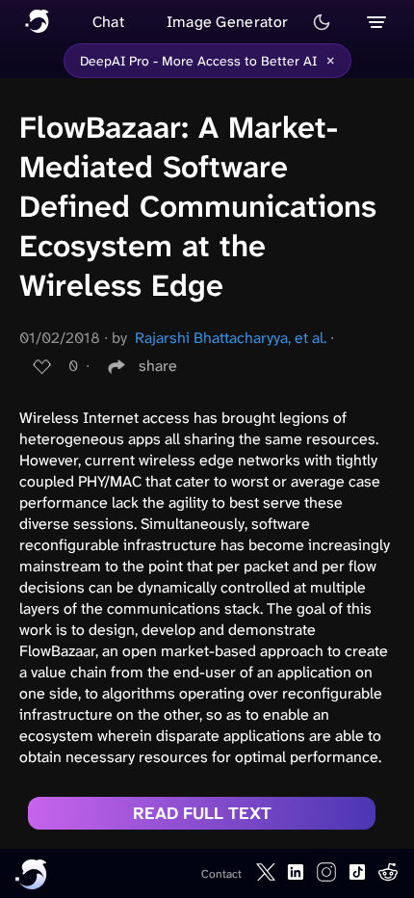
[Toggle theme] (321, 22)
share (158, 366)
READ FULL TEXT (202, 813)
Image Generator (228, 22)
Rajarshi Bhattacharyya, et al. (230, 338)
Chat (108, 22)
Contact (221, 874)
